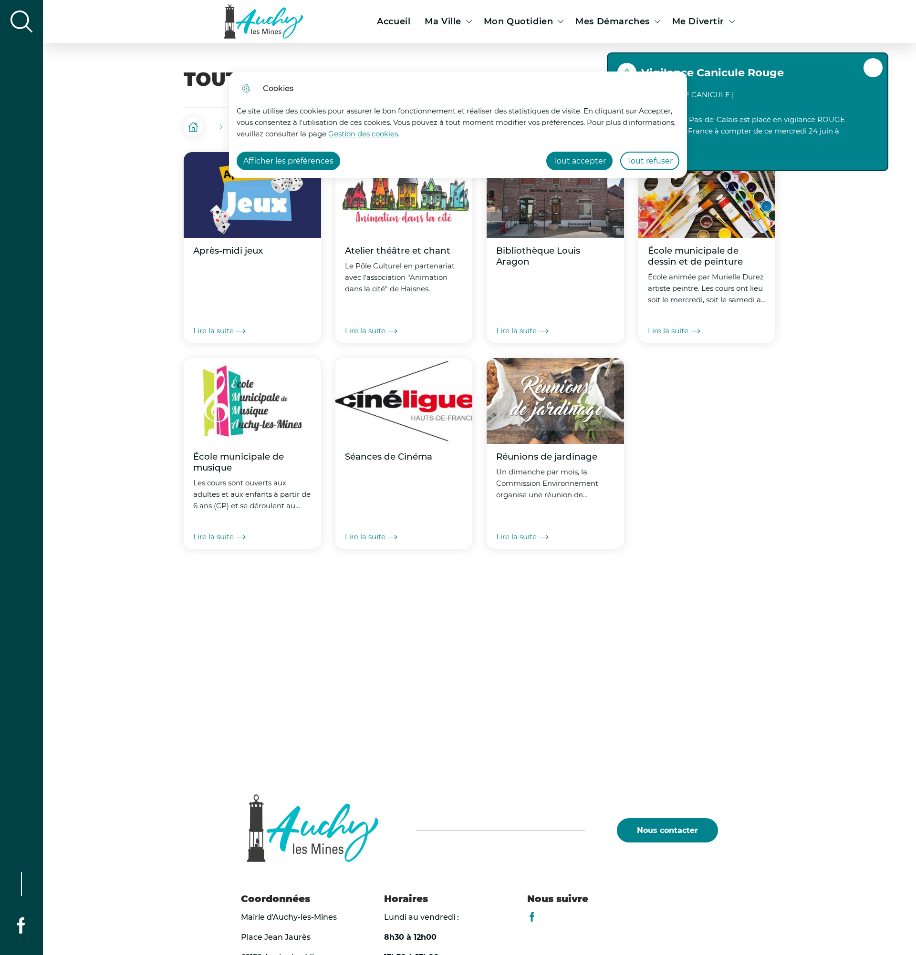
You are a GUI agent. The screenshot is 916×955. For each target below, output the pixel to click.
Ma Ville (443, 21)
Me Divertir (698, 21)
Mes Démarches (612, 21)
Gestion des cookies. (363, 133)
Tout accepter (579, 160)
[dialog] (458, 125)
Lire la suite (213, 330)
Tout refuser (650, 160)
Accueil (393, 21)
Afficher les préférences (288, 160)
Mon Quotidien (518, 21)
